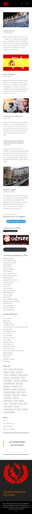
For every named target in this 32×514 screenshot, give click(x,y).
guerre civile (19, 383)
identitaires (7, 386)
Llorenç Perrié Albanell (9, 392)
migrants (23, 395)
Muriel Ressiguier (8, 401)
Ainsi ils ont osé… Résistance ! (13, 116)
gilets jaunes (24, 380)
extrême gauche (8, 380)
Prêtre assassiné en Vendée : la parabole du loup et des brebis (13, 142)
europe (23, 378)
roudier (20, 403)
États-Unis (25, 409)
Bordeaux (6, 372)
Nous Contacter (7, 426)
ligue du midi (22, 389)
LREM (18, 392)
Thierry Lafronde (8, 409)
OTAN (15, 401)
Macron (23, 392)
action (5, 369)
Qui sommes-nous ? (9, 423)
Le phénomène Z (8, 31)
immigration (14, 386)
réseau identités (8, 406)
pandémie (21, 401)
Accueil (5, 420)
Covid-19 (6, 375)
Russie (25, 403)
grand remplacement (9, 383)
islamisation (7, 389)
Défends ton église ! (9, 190)
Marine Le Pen (16, 395)
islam (20, 386)
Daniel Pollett (13, 375)
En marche (6, 378)
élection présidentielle (9, 412)
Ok (16, 511)
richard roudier (13, 403)
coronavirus (19, 372)
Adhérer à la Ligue (8, 429)
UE (14, 409)
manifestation (7, 395)
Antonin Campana (18, 369)
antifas (10, 369)
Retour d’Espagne (9, 74)
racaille (6, 403)
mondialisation (7, 398)
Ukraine (19, 409)
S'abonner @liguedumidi (17, 221)
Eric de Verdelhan (15, 378)
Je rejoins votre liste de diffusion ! (15, 249)
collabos (12, 372)
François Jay (17, 380)
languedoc (14, 389)
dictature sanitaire (22, 375)
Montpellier (16, 398)
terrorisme (16, 406)
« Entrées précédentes (10, 214)
